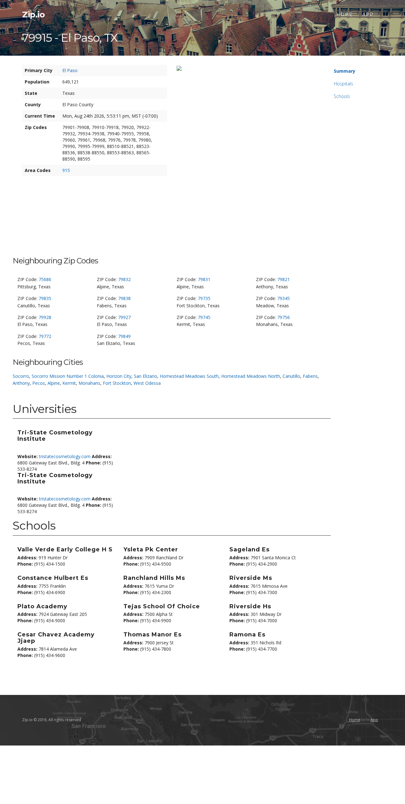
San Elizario (145, 376)
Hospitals (343, 84)
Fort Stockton (117, 383)
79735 (204, 298)
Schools (342, 96)
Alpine (53, 383)
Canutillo (291, 376)
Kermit (69, 383)
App (367, 14)
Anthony (21, 383)
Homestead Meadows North (250, 376)
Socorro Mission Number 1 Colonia (68, 376)
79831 (204, 279)
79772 (45, 336)
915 (66, 170)
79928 (45, 317)
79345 (283, 298)
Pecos (38, 383)
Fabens (310, 376)
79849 (124, 336)
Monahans (89, 383)
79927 (124, 317)
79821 (283, 279)
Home (344, 14)
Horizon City (118, 376)
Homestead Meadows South (189, 376)
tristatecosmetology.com (64, 456)
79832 (124, 279)
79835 (45, 298)
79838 (124, 298)
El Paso (70, 70)
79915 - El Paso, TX (70, 38)
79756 (283, 317)
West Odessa (147, 383)
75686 (45, 279)
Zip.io (33, 14)
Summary (344, 71)
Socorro (21, 376)
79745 (204, 317)
